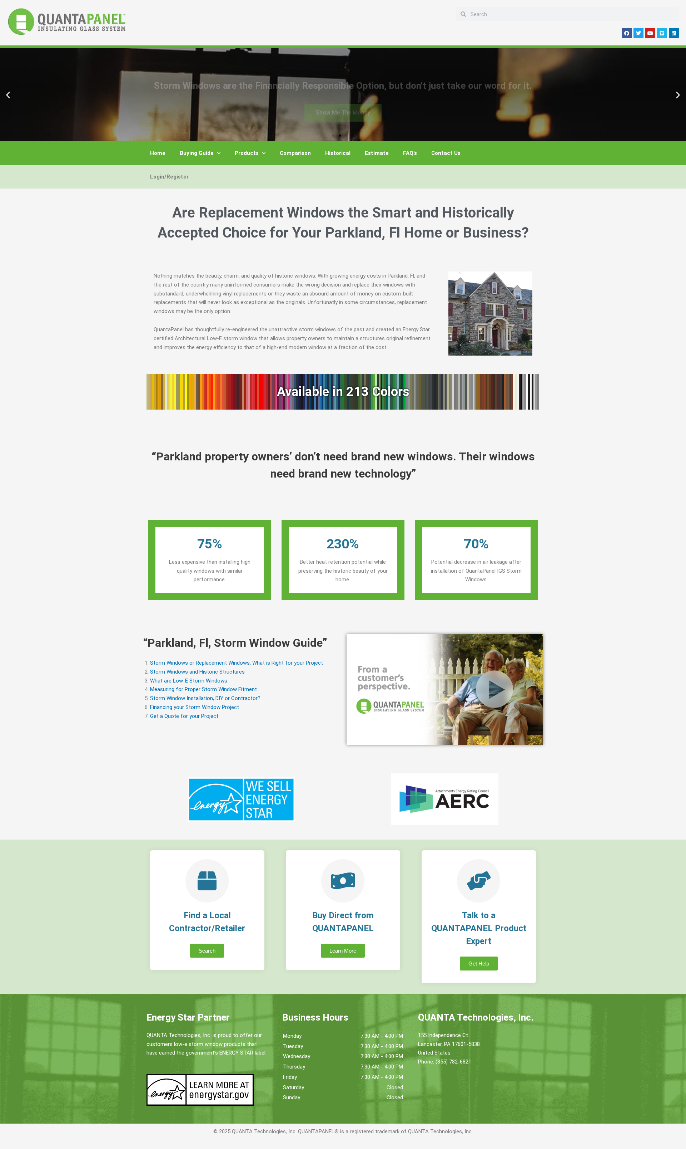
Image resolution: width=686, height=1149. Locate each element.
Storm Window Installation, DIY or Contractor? (205, 698)
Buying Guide (197, 153)
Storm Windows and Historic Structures (197, 672)
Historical (338, 153)
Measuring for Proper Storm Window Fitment (203, 689)
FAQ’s (410, 153)
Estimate (377, 153)
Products (247, 153)
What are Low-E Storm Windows (188, 681)
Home (157, 153)
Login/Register (169, 176)
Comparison (295, 153)
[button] (8, 95)
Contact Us (446, 153)
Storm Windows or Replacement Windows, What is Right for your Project (236, 663)
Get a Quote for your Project (184, 716)
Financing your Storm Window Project (194, 707)
